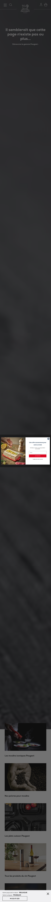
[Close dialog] (48, 439)
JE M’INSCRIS (37, 455)
